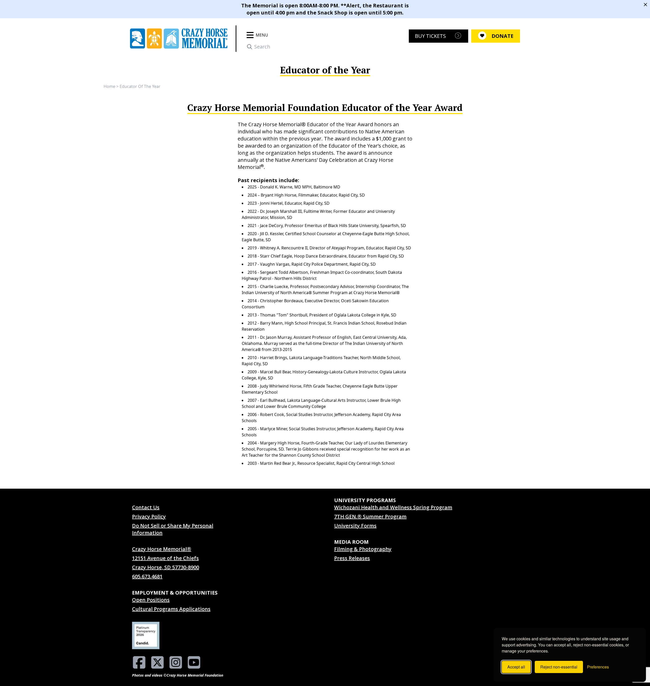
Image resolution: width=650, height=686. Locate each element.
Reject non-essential (558, 667)
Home (109, 86)
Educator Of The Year (140, 86)
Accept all (516, 667)
